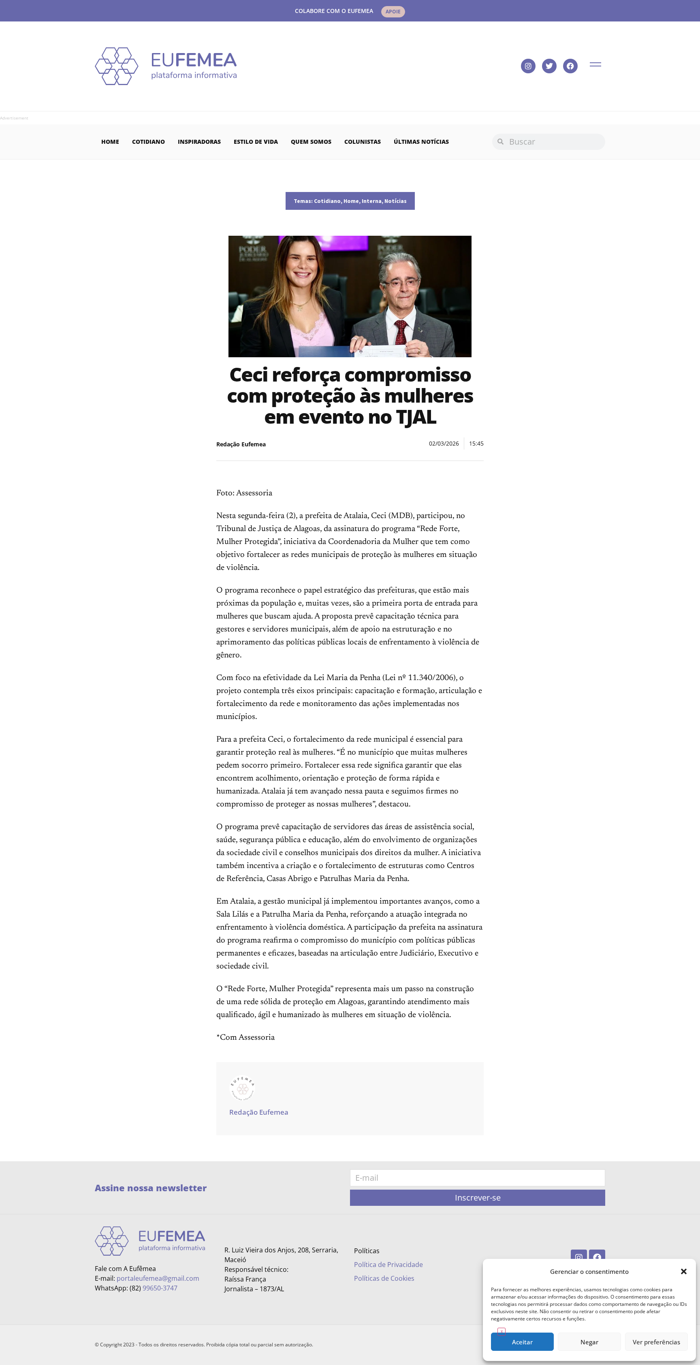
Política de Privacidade (388, 1264)
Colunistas (362, 141)
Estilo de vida (256, 141)
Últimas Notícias (421, 141)
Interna (372, 201)
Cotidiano (148, 141)
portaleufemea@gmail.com (158, 1278)
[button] (684, 1271)
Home (110, 141)
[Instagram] (528, 66)
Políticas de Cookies (384, 1278)
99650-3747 (160, 1288)
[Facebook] (570, 66)
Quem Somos (311, 141)
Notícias (395, 201)
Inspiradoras (199, 141)
